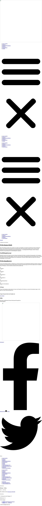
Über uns (3, 44)
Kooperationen (4, 47)
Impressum (4, 467)
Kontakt (3, 48)
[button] (21, 92)
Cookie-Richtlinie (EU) (6, 465)
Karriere (3, 464)
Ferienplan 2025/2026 (11, 491)
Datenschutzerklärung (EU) (7, 466)
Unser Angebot (4, 43)
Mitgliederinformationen (6, 45)
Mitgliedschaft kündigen (6, 468)
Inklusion (3, 46)
